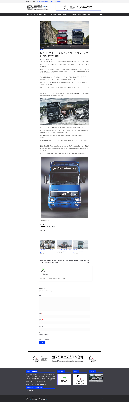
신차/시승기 (39, 14)
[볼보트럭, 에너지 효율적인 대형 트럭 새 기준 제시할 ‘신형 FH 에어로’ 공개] (80, 244)
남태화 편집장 (49, 59)
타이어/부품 (53, 14)
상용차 (59, 14)
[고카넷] (27, 14)
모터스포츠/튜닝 (81, 14)
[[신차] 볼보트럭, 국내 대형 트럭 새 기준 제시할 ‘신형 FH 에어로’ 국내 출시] (47, 244)
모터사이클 (65, 14)
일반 (89, 14)
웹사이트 (41, 326)
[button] (34, 14)
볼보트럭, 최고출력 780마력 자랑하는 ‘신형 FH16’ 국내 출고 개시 (64, 250)
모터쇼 (45, 14)
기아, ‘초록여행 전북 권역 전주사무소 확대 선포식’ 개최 (77, 261)
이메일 (41, 320)
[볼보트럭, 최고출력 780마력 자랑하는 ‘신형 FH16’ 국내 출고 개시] (64, 244)
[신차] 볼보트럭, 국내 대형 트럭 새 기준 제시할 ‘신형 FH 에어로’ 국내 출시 (47, 251)
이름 (40, 313)
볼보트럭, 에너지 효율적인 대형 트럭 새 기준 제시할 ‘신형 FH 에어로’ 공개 (80, 251)
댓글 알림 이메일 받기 (44, 335)
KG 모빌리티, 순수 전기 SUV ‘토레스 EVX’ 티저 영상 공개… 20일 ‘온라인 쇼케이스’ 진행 (52, 261)
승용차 (32, 14)
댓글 (40, 295)
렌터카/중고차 (73, 14)
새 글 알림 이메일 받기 (44, 339)
